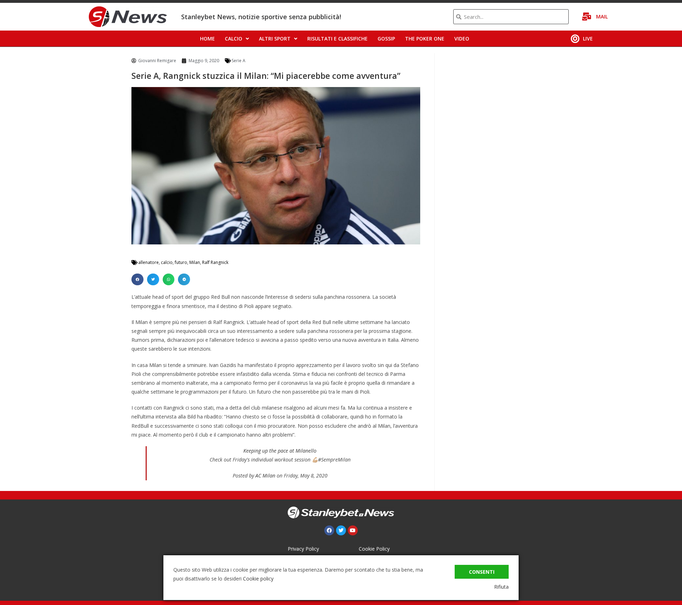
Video (461, 38)
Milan (194, 262)
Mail (602, 16)
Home (207, 38)
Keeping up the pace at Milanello (279, 450)
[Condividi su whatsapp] (169, 280)
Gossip (386, 38)
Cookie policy (258, 578)
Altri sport (275, 38)
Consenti (481, 571)
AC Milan (265, 475)
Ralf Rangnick (215, 262)
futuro (181, 262)
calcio (167, 262)
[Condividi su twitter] (153, 280)
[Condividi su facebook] (137, 280)
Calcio (233, 38)
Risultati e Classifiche (337, 38)
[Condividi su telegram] (184, 280)
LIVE (588, 38)
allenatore (148, 262)
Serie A (238, 61)
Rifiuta (501, 586)
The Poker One (424, 38)
